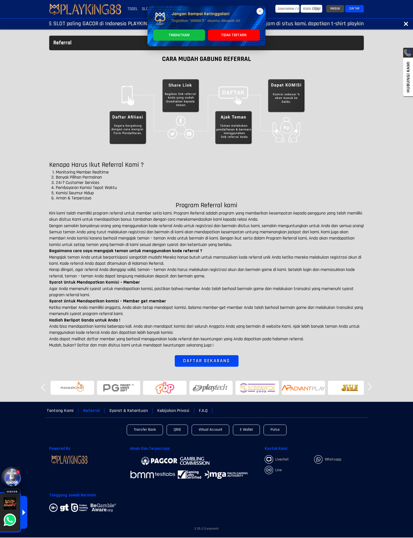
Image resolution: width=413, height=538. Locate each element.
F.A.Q (203, 410)
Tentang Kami (60, 410)
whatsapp (333, 459)
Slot (146, 9)
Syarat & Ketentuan (128, 410)
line (278, 470)
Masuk (335, 9)
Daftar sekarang (206, 360)
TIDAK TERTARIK (234, 35)
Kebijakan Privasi (173, 410)
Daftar (355, 9)
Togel (132, 9)
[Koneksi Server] (12, 478)
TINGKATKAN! (179, 35)
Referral (91, 410)
